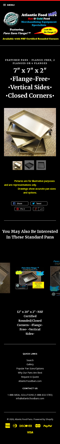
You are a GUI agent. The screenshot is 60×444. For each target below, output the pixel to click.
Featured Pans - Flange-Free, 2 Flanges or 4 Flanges (30, 62)
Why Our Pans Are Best (30, 372)
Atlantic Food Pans (23, 419)
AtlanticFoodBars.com (30, 381)
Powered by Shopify (43, 419)
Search (30, 360)
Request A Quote (30, 376)
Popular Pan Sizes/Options (30, 368)
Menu (11, 4)
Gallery (30, 364)
